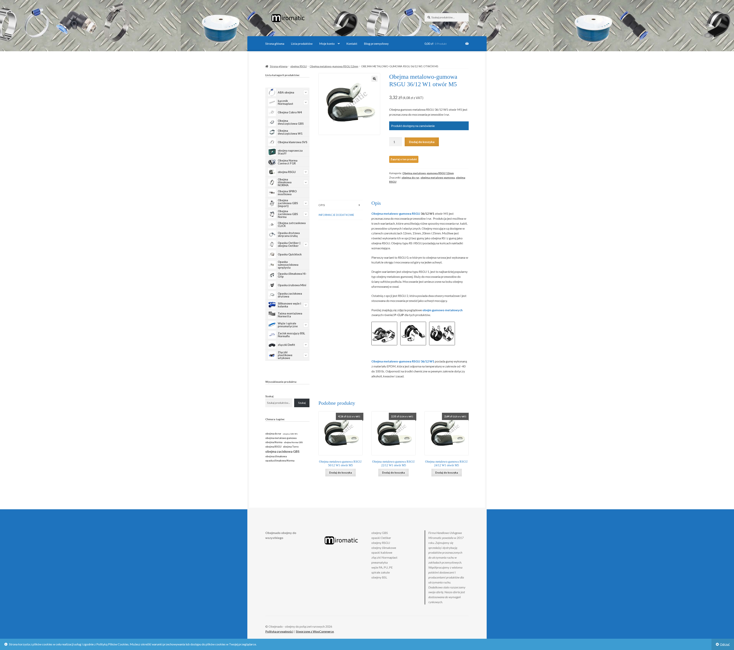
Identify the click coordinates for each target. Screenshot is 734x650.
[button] (374, 79)
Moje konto (327, 43)
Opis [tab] (321, 205)
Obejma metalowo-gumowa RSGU (395, 213)
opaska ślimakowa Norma (279, 460)
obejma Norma (273, 442)
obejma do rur (410, 177)
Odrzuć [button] (725, 644)
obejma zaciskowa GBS (282, 451)
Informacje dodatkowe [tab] (336, 214)
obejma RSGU (298, 66)
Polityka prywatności (279, 631)
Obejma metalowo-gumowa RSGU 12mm (334, 66)
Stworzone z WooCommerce (315, 631)
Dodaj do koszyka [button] (340, 472)
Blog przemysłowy (376, 43)
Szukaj (269, 396)
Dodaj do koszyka (421, 142)
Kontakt (351, 43)
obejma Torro (291, 446)
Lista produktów (302, 43)
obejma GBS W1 (290, 434)
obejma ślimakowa (276, 456)
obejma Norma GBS (293, 442)
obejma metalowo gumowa (438, 177)
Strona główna (274, 43)
